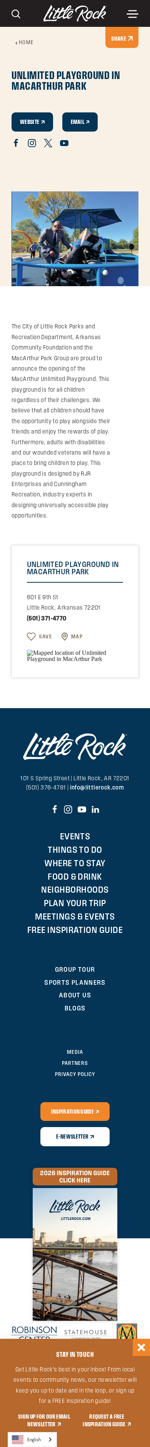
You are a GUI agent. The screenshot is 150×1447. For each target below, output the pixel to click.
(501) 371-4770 (47, 618)
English (34, 1439)
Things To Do (75, 849)
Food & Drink (75, 876)
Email (78, 122)
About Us (75, 995)
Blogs (75, 1008)
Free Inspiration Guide (75, 929)
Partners (75, 1063)
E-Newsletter (72, 1136)
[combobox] (32, 1439)
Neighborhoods (74, 889)
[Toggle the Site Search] (16, 13)
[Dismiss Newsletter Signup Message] (141, 1347)
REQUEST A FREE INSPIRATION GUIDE (104, 1420)
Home (26, 42)
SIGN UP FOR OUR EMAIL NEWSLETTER (44, 1420)
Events (75, 836)
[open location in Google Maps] (75, 655)
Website (29, 122)
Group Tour (75, 969)
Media (75, 1052)
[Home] (75, 13)
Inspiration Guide (72, 1111)
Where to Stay (74, 863)
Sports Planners (74, 982)
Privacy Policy (75, 1074)
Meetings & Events (75, 916)
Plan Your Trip (75, 903)
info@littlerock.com (97, 787)
